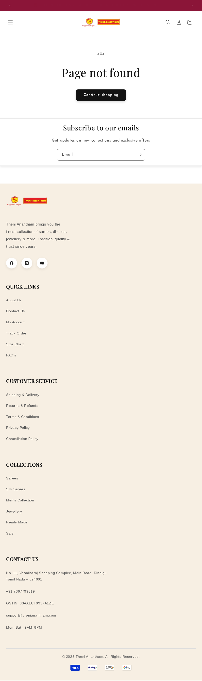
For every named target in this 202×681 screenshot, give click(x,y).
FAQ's (11, 355)
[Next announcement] (192, 5)
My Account (16, 322)
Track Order (16, 333)
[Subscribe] (139, 155)
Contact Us (15, 311)
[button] (10, 22)
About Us (14, 300)
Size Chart (15, 344)
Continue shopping (101, 95)
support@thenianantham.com (31, 615)
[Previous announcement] (9, 5)
